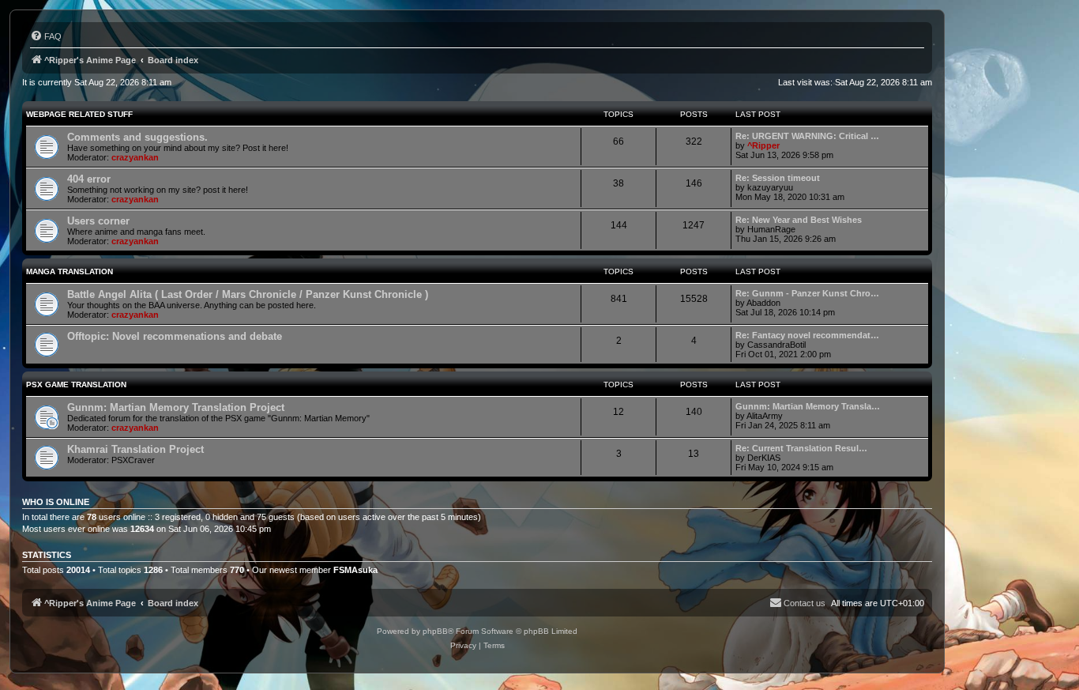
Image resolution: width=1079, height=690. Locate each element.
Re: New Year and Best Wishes (798, 219)
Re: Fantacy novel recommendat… (807, 335)
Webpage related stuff (79, 114)
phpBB (435, 631)
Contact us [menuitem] (804, 603)
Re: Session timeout (777, 178)
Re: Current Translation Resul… (801, 448)
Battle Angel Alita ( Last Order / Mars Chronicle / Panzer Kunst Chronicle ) (247, 294)
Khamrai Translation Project (135, 449)
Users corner (98, 221)
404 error (89, 179)
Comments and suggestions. (137, 137)
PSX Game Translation (76, 384)
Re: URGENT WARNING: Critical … (807, 136)
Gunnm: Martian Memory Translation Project (175, 407)
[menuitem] (46, 36)
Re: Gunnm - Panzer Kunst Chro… (807, 293)
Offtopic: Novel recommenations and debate (174, 336)
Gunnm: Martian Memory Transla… (807, 406)
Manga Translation (69, 271)
